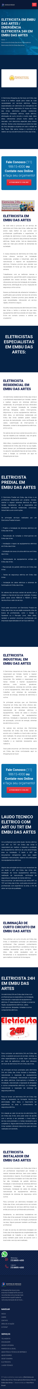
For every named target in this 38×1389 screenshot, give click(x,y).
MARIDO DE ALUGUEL (8, 1348)
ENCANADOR (5, 1342)
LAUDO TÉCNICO (7, 1365)
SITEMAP (4, 1327)
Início (3, 39)
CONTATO (4, 1320)
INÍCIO (3, 1314)
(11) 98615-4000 (17, 1260)
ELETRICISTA (6, 1362)
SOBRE (3, 1317)
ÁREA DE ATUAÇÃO (7, 1324)
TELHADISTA (5, 1338)
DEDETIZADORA (6, 1358)
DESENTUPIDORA (7, 1345)
